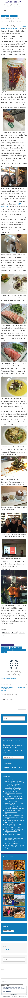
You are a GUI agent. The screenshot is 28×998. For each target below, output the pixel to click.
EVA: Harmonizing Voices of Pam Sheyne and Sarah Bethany (14, 816)
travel (11, 645)
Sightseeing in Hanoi (10, 834)
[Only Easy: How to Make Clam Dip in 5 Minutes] (8, 900)
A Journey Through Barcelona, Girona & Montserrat (13, 811)
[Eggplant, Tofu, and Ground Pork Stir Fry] (19, 865)
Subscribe (8, 764)
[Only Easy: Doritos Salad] (19, 877)
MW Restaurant (7, 650)
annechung (13, 16)
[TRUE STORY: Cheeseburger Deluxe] (8, 877)
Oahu (16, 650)
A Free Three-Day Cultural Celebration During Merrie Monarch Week (15, 803)
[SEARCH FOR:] (14, 718)
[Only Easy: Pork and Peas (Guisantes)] (8, 865)
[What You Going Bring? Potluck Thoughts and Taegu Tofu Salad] (8, 911)
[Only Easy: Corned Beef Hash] (19, 889)
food (4, 645)
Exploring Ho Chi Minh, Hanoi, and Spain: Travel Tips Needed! (14, 846)
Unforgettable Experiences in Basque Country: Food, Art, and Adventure (13, 825)
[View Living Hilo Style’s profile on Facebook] (6, 949)
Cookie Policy (8, 991)
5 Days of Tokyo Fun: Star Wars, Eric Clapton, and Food (14, 797)
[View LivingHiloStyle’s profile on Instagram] (10, 949)
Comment (21, 711)
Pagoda (23, 650)
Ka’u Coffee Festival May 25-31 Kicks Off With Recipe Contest (13, 792)
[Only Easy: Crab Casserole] (19, 912)
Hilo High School (16, 647)
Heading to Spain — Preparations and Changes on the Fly (14, 830)
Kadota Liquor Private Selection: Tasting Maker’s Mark (14, 807)
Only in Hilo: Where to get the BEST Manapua (7, 687)
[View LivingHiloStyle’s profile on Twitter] (8, 949)
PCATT (4, 652)
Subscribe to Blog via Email (11, 740)
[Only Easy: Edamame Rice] (8, 888)
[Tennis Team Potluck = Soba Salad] (19, 901)
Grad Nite (5, 647)
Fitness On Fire (22, 685)
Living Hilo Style (14, 2)
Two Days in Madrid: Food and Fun (14, 820)
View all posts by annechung (9, 678)
